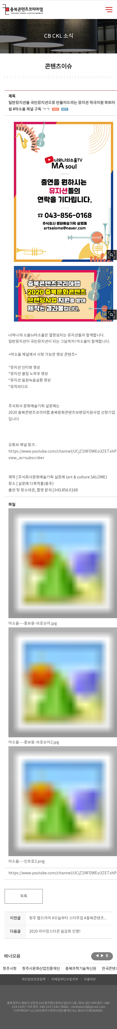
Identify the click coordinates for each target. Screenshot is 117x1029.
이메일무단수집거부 (64, 979)
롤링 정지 (107, 955)
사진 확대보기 (111, 255)
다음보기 (102, 955)
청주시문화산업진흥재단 (41, 969)
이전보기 (97, 955)
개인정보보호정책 (33, 979)
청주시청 (10, 969)
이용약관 (90, 979)
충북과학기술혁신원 (80, 969)
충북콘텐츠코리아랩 (3, 7)
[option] (9, 968)
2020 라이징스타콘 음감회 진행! (54, 931)
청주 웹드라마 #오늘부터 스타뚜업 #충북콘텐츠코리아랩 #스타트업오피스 (69, 918)
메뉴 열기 (109, 9)
